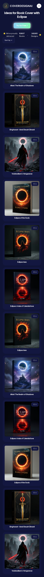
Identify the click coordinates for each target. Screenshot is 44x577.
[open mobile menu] (39, 6)
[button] (9, 40)
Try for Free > (22, 25)
